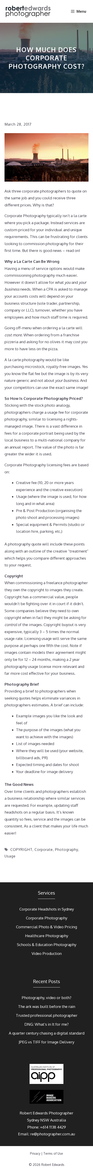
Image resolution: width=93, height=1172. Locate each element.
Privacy (35, 1153)
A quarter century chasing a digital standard (46, 1033)
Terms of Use (53, 1153)
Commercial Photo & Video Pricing (46, 926)
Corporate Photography (46, 918)
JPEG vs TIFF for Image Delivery (46, 1042)
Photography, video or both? (46, 997)
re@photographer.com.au (52, 1133)
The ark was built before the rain (46, 1006)
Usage (10, 856)
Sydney (33, 1120)
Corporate (44, 849)
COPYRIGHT (21, 849)
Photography (66, 849)
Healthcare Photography (46, 935)
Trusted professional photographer (46, 1015)
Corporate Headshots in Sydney (46, 909)
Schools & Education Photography (46, 944)
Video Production (47, 953)
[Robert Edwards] (28, 11)
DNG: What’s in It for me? (46, 1024)
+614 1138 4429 (53, 1127)
